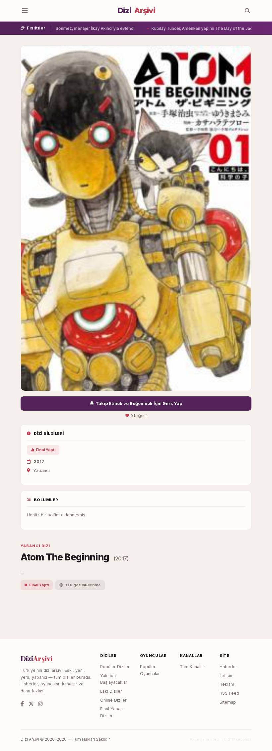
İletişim (227, 675)
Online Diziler (113, 700)
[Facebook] (22, 704)
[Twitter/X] (31, 704)
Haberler (228, 666)
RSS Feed (229, 693)
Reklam (227, 684)
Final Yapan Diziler (111, 712)
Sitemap (228, 702)
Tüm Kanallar (192, 666)
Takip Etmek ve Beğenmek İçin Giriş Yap (139, 403)
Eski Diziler (111, 691)
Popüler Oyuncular (150, 670)
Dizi (136, 10)
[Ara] (247, 10)
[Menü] (25, 10)
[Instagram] (40, 704)
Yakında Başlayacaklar (113, 679)
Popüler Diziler (115, 666)
